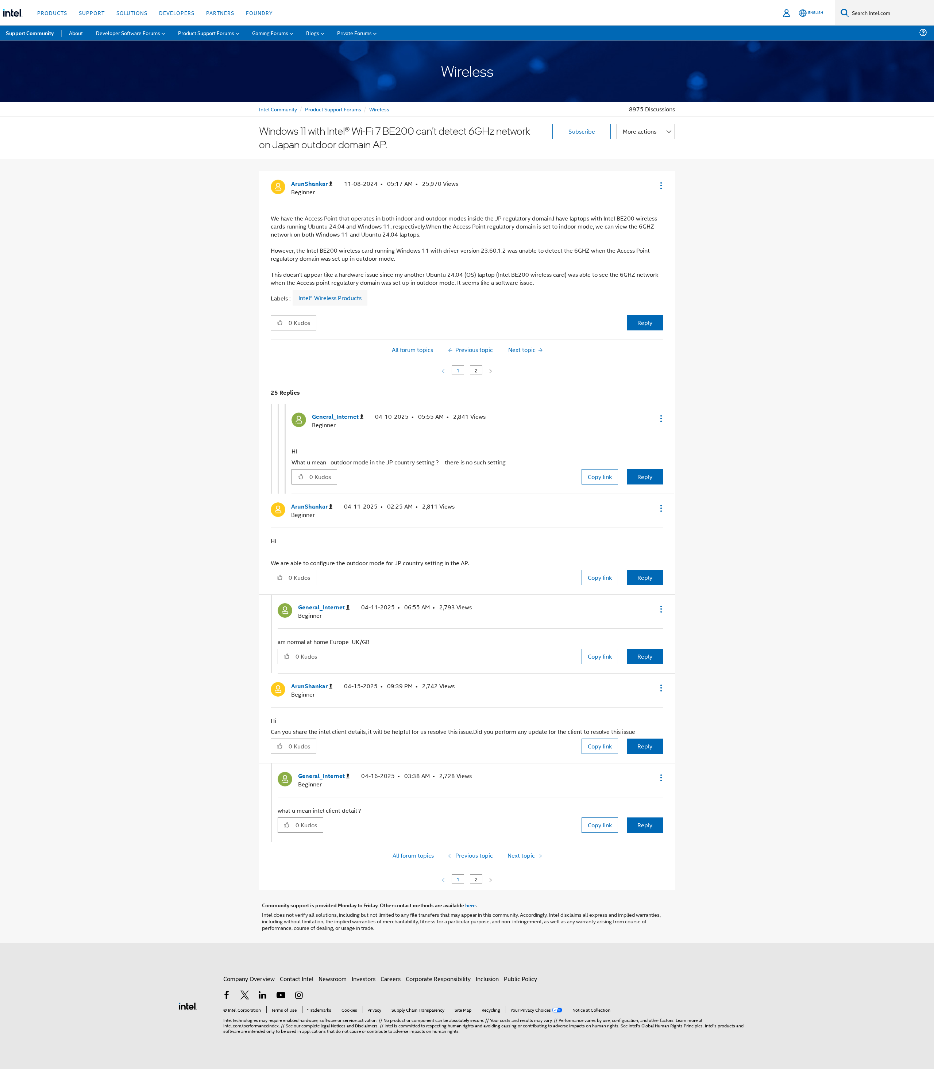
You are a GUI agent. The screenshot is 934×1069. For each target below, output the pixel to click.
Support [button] (92, 12)
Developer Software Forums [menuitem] (128, 33)
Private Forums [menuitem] (354, 33)
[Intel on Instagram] (299, 996)
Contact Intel (296, 978)
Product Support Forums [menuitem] (206, 33)
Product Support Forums (333, 109)
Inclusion (487, 978)
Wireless (379, 109)
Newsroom (333, 978)
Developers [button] (176, 12)
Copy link (600, 476)
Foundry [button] (259, 12)
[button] (660, 185)
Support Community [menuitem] (30, 33)
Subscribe (581, 131)
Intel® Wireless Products (330, 298)
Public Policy (520, 978)
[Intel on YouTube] (281, 996)
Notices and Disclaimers (354, 1025)
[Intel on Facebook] (226, 996)
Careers (391, 978)
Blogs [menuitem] (312, 33)
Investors (363, 978)
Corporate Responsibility (438, 978)
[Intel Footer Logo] (188, 1005)
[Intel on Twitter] (245, 996)
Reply (644, 322)
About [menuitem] (76, 33)
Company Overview (249, 978)
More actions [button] (639, 131)
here (470, 905)
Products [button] (52, 12)
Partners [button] (220, 12)
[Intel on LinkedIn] (262, 996)
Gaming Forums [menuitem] (270, 33)
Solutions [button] (131, 12)
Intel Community (278, 109)
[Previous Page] (445, 370)
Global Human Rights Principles (672, 1025)
